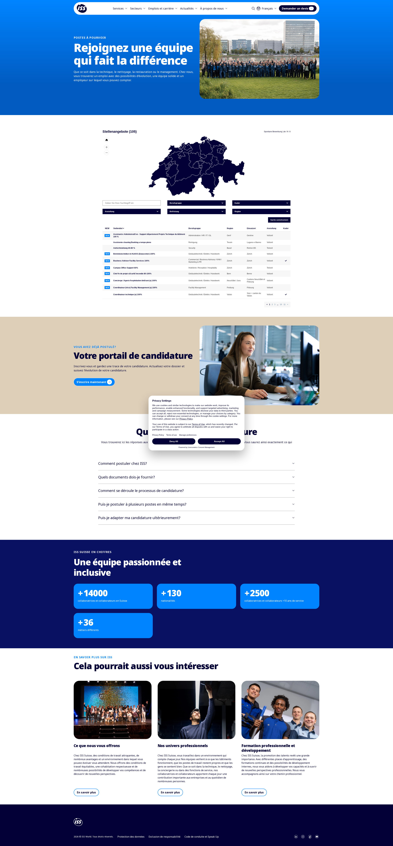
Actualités (187, 8)
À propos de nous (212, 8)
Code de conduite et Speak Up (202, 836)
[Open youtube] (316, 836)
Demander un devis (295, 8)
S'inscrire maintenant (91, 382)
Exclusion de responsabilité (164, 836)
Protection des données (130, 836)
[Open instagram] (302, 836)
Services (118, 8)
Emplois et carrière (161, 8)
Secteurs (136, 8)
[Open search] (253, 8)
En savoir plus (86, 792)
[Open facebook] (309, 836)
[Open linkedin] (296, 836)
